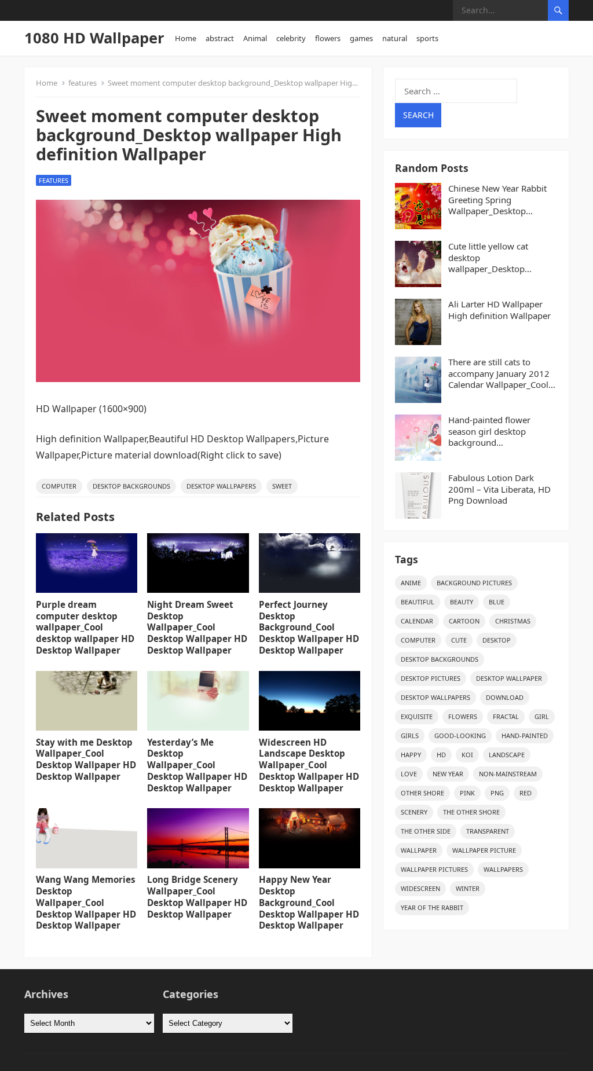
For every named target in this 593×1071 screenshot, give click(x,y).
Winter (467, 888)
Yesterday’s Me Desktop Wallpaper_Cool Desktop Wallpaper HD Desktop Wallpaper (197, 765)
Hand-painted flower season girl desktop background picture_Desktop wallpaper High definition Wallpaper (501, 432)
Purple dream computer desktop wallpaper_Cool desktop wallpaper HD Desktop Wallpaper (85, 627)
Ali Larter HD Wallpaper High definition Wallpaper (499, 310)
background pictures (474, 582)
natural (394, 38)
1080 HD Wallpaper (94, 38)
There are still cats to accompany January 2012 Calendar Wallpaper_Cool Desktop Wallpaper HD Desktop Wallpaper (499, 374)
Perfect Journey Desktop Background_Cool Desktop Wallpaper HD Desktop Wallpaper (309, 627)
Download (505, 697)
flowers (328, 38)
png (497, 792)
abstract (220, 38)
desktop (496, 640)
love (409, 773)
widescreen (420, 888)
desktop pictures (430, 678)
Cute (459, 640)
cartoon (464, 621)
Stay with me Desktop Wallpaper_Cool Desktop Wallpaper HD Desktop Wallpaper (86, 759)
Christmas (512, 621)
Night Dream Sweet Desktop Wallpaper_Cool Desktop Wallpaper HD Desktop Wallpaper (197, 627)
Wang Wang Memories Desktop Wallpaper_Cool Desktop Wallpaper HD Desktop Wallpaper (86, 902)
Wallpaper (419, 850)
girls (410, 735)
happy (411, 754)
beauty (461, 601)
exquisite (417, 716)
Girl (542, 716)
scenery (414, 812)
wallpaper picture (484, 850)
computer (59, 486)
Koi (467, 754)
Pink (467, 792)
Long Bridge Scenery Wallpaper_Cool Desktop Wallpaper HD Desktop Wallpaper (197, 896)
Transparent (487, 831)
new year (448, 773)
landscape (507, 754)
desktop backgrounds (131, 486)
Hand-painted (525, 735)
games (361, 38)
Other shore (422, 792)
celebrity (291, 38)
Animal (255, 38)
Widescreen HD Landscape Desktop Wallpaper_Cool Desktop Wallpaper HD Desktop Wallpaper (309, 765)
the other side (426, 831)
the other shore (471, 812)
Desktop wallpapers (221, 486)
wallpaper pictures (434, 869)
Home (185, 38)
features (82, 83)
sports (427, 38)
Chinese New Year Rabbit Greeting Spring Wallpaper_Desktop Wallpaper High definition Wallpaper (499, 200)
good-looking (460, 735)
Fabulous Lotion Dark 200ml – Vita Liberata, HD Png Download (499, 489)
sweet (282, 486)
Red (525, 792)
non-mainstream (508, 773)
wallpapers (503, 869)
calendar (417, 621)
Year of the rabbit (432, 907)
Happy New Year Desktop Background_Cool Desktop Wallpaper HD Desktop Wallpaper (309, 902)
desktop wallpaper (509, 678)
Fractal (506, 716)
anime (411, 582)
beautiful (417, 601)
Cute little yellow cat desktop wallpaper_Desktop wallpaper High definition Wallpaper (499, 258)
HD (441, 754)
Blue (496, 601)
